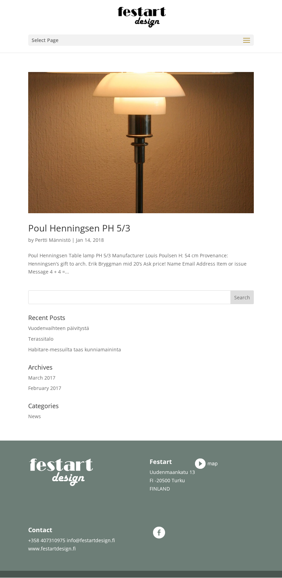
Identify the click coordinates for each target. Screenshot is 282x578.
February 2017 (44, 388)
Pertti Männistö (52, 240)
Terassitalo (40, 339)
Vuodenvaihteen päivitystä (58, 328)
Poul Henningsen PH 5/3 (79, 228)
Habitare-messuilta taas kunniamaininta (74, 349)
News (34, 416)
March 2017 (41, 377)
